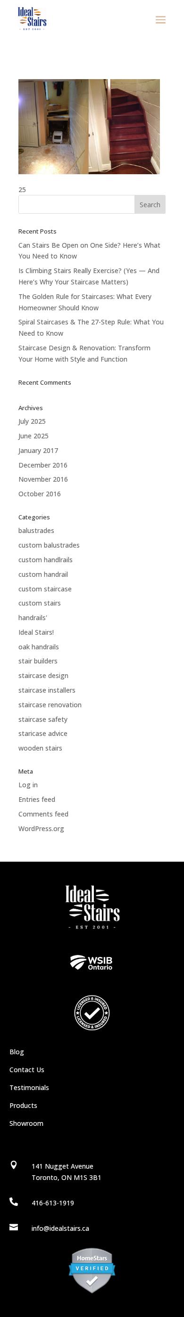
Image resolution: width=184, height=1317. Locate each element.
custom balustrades (49, 545)
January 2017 (38, 450)
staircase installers (46, 690)
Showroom (26, 1123)
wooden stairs (40, 747)
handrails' (32, 617)
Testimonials (29, 1087)
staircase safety (42, 719)
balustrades (36, 530)
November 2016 (43, 479)
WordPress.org (41, 828)
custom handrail (43, 574)
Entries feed (36, 799)
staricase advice (42, 733)
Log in (28, 784)
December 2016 (42, 465)
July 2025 (32, 421)
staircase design (43, 675)
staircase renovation (50, 704)
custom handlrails (45, 559)
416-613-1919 (53, 1202)
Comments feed (43, 813)
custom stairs (39, 602)
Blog (16, 1051)
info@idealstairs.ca (60, 1228)
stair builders (38, 660)
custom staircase (45, 588)
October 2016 (39, 493)
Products (23, 1105)
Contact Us (26, 1069)
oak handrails (38, 646)
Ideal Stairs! (36, 632)
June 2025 (33, 435)
